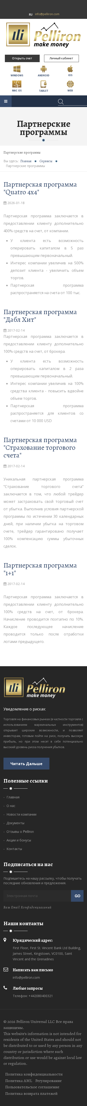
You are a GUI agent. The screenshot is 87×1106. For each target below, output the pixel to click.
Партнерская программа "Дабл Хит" (40, 315)
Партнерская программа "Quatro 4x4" (40, 188)
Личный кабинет (61, 58)
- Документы (13, 822)
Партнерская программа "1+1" (40, 569)
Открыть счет (22, 58)
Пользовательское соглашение (32, 1087)
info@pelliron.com (47, 14)
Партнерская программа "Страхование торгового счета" (40, 447)
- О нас (9, 805)
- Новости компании (19, 814)
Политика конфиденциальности (34, 1074)
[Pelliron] (43, 34)
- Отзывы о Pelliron (18, 831)
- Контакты (12, 848)
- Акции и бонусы (17, 840)
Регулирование (48, 1080)
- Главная (11, 797)
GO (77, 895)
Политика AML (18, 1080)
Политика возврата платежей (31, 1093)
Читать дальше (26, 763)
